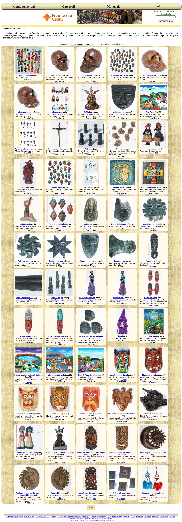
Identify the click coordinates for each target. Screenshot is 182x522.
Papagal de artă (119, 188)
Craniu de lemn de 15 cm (151, 75)
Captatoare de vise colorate (153, 493)
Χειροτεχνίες (101, 516)
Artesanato (155, 516)
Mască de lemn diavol (119, 375)
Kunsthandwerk (29, 516)
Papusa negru (118, 298)
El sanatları (95, 518)
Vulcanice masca (120, 112)
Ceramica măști (57, 188)
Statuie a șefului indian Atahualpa (60, 453)
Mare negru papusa (87, 298)
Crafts (8, 516)
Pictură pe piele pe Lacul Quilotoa (28, 375)
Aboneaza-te (166, 21)
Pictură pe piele (150, 336)
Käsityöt (93, 516)
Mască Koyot (149, 414)
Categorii (68, 6)
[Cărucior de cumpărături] (158, 7)
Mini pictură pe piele (56, 375)
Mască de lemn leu (150, 375)
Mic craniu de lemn (26, 112)
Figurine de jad (57, 298)
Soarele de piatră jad (151, 224)
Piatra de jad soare (25, 261)
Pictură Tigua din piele (87, 375)
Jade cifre (89, 149)
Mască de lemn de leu (25, 414)
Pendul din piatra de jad (26, 298)
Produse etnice (19, 28)
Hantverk (88, 518)
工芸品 (38, 516)
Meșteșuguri (164, 516)
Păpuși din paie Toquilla (27, 453)
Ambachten (85, 516)
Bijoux (21, 516)
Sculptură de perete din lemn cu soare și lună (29, 494)
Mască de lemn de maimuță (91, 414)
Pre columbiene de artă (150, 188)
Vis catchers (57, 112)
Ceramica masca (26, 336)
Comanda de (64, 44)
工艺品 (59, 516)
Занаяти (53, 516)
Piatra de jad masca (119, 224)
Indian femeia (25, 224)
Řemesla (70, 516)
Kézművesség (117, 516)
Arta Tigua (150, 112)
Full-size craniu (88, 75)
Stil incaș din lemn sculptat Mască (122, 414)
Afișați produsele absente (112, 44)
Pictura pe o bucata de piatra (91, 336)
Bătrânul (25, 188)
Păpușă (120, 336)
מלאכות (108, 516)
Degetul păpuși (25, 75)
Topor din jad (119, 261)
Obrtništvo (80, 518)
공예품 (133, 516)
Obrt (64, 516)
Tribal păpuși (150, 149)
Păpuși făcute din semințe (25, 149)
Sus (91, 507)
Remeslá (72, 518)
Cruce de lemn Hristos (57, 149)
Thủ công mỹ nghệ (106, 518)
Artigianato (126, 516)
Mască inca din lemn (87, 493)
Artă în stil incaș (119, 493)
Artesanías (14, 516)
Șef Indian (88, 112)
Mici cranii (120, 149)
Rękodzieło (147, 516)
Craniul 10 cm (57, 75)
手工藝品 (172, 516)
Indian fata (88, 224)
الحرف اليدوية (45, 516)
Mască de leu (56, 414)
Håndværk (77, 516)
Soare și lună (56, 493)
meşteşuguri (93, 520)
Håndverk (139, 516)
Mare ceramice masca (57, 336)
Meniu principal (24, 6)
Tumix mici (150, 261)
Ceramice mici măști (119, 75)
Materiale (113, 6)
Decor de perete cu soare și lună (152, 453)
